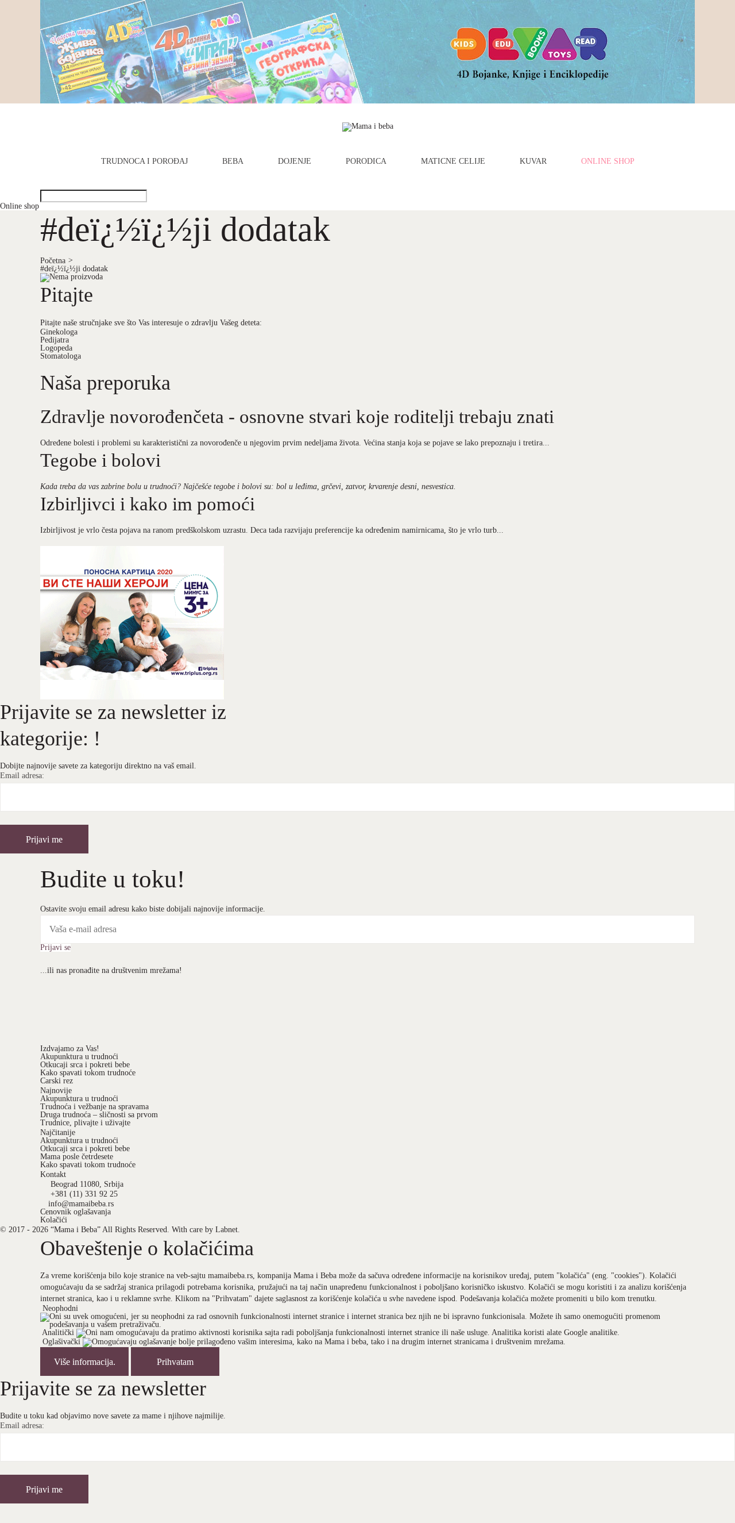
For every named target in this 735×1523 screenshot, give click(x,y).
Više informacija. (84, 1362)
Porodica (366, 161)
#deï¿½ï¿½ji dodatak (74, 268)
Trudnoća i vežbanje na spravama (94, 1106)
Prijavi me (44, 839)
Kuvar (533, 161)
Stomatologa (60, 356)
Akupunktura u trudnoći (79, 1056)
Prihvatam (175, 1362)
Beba (232, 161)
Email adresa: (22, 776)
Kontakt (53, 1174)
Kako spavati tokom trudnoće (88, 1072)
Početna (56, 260)
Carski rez (56, 1080)
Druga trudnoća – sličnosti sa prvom (99, 1114)
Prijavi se (55, 948)
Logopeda (56, 348)
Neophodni (60, 1308)
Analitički (58, 1332)
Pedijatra (54, 340)
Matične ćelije (453, 161)
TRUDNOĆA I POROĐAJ (144, 161)
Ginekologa (59, 332)
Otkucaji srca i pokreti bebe (85, 1064)
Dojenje (294, 161)
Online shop (608, 161)
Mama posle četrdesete (76, 1156)
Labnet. (227, 1229)
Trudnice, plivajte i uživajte (85, 1122)
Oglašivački (61, 1341)
